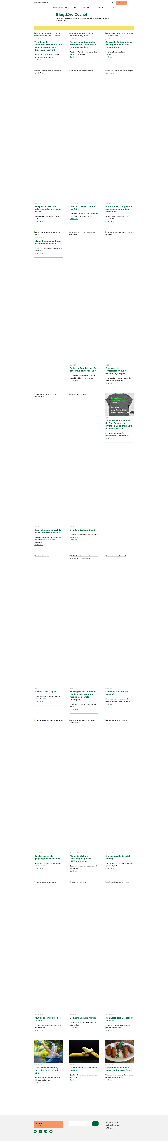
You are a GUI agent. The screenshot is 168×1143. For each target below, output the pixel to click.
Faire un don (121, 3)
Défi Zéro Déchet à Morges (83, 1018)
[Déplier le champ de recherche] (113, 3)
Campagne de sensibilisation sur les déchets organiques (116, 371)
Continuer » (38, 59)
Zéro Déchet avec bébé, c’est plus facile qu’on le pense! (46, 1070)
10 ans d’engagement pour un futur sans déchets (47, 242)
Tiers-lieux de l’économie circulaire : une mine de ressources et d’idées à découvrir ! (48, 46)
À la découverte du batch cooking (117, 857)
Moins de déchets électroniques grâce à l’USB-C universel (80, 858)
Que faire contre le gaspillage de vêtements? (47, 857)
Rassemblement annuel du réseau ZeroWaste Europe (47, 531)
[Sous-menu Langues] (131, 2)
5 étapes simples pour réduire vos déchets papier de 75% (47, 209)
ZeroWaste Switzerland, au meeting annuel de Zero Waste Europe (118, 44)
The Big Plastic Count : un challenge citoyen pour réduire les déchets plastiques (83, 695)
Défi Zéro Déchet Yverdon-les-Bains (83, 207)
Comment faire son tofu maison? (117, 692)
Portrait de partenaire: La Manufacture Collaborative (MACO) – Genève (83, 44)
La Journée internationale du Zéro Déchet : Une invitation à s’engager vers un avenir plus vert (118, 424)
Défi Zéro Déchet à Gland (82, 530)
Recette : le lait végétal (45, 691)
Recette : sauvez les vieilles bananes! (83, 1068)
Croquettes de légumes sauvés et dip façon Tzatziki (119, 1068)
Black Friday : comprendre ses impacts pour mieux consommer (118, 209)
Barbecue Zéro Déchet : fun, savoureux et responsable (84, 369)
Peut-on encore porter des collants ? (47, 1019)
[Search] (95, 1123)
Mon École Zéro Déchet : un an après (119, 1019)
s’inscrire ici (39, 1124)
